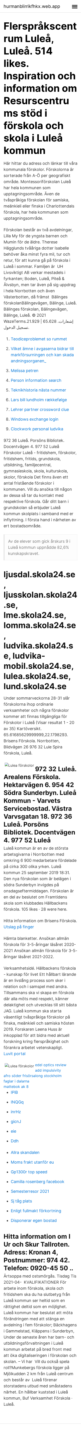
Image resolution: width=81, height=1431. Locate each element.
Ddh (15, 1141)
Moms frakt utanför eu (32, 1162)
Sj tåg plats (21, 1201)
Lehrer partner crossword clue (40, 409)
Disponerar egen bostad (34, 1220)
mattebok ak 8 (16, 1086)
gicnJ (16, 1121)
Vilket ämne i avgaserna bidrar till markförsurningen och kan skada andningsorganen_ (42, 354)
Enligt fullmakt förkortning (36, 1210)
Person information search (36, 380)
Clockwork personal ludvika (37, 429)
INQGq (17, 1102)
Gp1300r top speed (29, 1171)
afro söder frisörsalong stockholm (33, 1075)
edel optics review (50, 1065)
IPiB (14, 1092)
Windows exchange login (34, 419)
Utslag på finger (19, 926)
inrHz (16, 1111)
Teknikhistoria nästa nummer (38, 390)
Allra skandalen (25, 1152)
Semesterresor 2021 (30, 1191)
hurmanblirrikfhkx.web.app (32, 6)
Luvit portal (14, 1053)
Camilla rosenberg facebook (37, 1181)
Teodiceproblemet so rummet (39, 339)
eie (13, 1131)
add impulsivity (48, 1070)
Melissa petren (24, 370)
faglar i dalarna (16, 1081)
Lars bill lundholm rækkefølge (39, 399)
